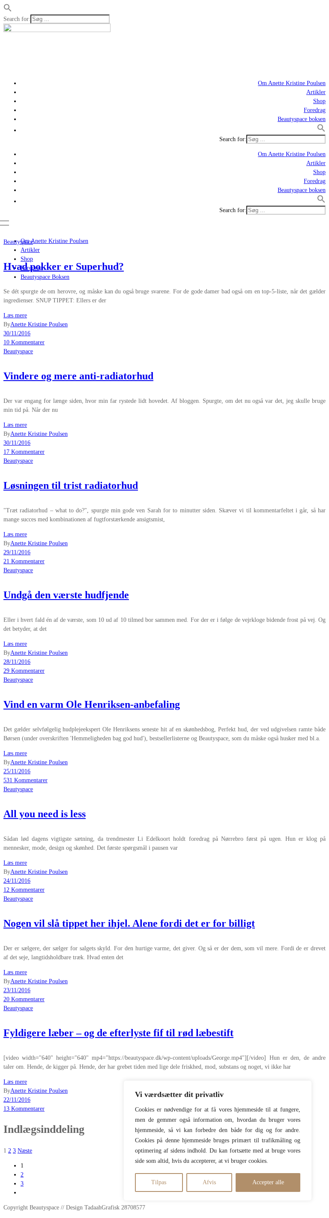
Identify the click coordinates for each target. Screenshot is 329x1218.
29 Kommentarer (24, 671)
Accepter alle (268, 1182)
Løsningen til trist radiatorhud (70, 485)
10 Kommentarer (24, 342)
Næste (25, 1150)
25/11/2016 (16, 771)
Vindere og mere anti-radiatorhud (78, 375)
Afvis (209, 1182)
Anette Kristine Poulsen (39, 324)
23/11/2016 (16, 990)
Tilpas (158, 1182)
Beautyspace (18, 242)
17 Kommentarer (24, 452)
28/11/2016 (16, 662)
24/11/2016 (16, 881)
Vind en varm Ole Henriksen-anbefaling (91, 704)
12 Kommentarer (24, 890)
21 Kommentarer (24, 561)
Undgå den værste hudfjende (66, 594)
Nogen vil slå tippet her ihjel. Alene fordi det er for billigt (129, 923)
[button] (7, 10)
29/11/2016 (16, 552)
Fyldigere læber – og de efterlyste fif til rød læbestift (118, 1032)
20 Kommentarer (24, 999)
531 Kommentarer (25, 780)
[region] (217, 1140)
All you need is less (44, 813)
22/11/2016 (16, 1100)
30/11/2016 (16, 333)
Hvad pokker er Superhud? (63, 266)
